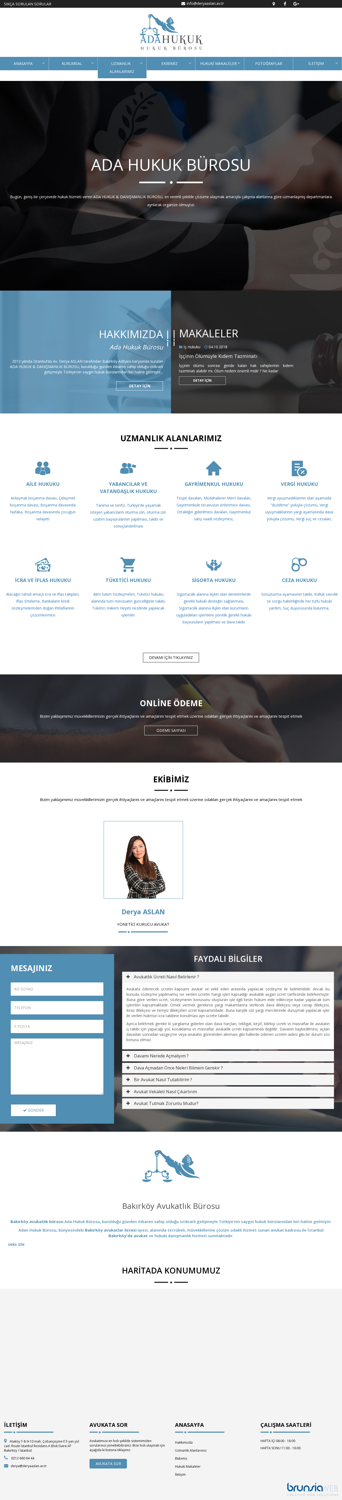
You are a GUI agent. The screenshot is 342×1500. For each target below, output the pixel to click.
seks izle (16, 1244)
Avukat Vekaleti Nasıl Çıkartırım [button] (165, 1092)
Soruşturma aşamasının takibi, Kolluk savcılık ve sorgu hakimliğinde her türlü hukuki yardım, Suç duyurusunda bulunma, (299, 601)
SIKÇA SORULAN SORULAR (27, 3)
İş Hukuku (192, 346)
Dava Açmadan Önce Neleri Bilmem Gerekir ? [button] (178, 1068)
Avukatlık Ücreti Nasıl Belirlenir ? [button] (166, 977)
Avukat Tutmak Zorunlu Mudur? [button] (166, 1103)
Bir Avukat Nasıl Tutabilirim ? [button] (163, 1080)
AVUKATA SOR (108, 1463)
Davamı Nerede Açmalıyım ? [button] (161, 1056)
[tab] (228, 977)
